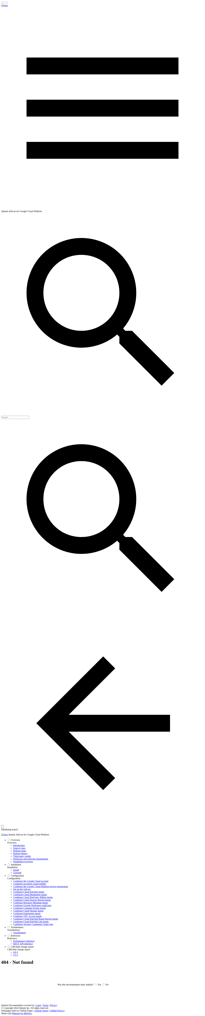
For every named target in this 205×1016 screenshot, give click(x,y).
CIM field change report (18, 949)
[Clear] (2, 826)
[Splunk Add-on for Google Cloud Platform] (4, 5)
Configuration (13, 878)
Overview (12, 842)
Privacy (53, 1005)
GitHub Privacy (57, 1010)
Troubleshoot (13, 930)
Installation (12, 867)
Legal (38, 1005)
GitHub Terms (41, 1010)
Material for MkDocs (22, 1013)
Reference (12, 938)
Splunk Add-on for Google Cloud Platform (28, 834)
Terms (45, 1005)
